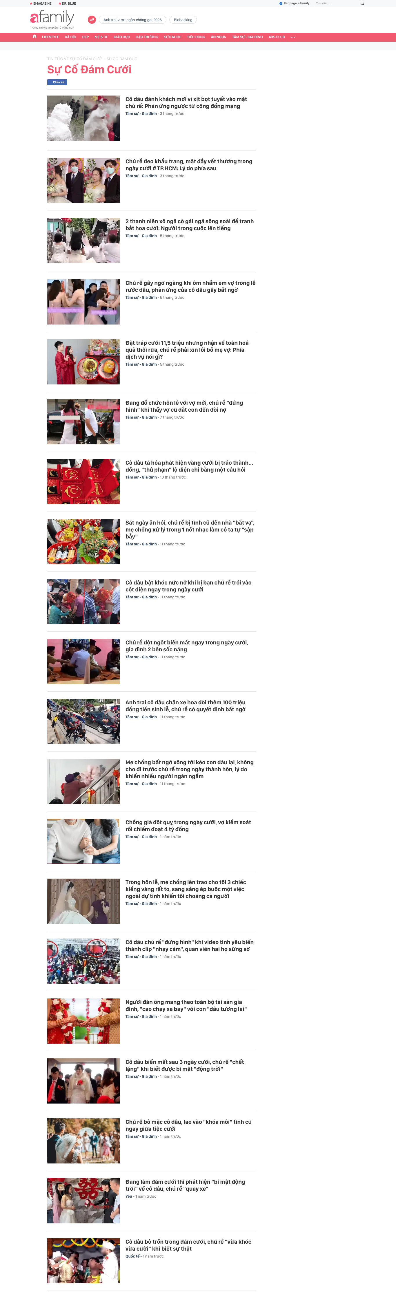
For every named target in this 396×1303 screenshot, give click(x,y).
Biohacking (183, 20)
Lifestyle (50, 37)
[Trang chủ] (34, 37)
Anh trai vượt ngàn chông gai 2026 (132, 20)
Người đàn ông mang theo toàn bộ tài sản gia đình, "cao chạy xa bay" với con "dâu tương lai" (186, 1005)
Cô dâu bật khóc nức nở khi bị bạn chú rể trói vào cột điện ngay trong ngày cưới (189, 586)
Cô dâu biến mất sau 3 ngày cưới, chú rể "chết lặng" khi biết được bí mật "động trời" (185, 1065)
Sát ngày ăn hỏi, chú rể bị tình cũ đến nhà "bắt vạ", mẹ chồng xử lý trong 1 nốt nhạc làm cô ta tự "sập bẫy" (190, 529)
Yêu (129, 1196)
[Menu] (293, 37)
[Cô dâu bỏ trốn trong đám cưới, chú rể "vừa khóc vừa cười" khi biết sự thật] (83, 1260)
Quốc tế (133, 1256)
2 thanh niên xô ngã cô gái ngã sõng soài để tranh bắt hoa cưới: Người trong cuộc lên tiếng (190, 225)
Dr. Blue (69, 3)
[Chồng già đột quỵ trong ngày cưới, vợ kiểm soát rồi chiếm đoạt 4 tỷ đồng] (83, 841)
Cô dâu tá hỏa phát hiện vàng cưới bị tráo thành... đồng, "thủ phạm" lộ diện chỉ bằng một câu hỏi (189, 466)
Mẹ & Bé (101, 37)
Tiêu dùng (196, 37)
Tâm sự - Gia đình (247, 37)
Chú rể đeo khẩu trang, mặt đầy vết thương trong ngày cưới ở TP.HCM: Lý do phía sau (189, 165)
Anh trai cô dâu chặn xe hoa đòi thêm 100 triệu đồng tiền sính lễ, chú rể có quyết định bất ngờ (186, 706)
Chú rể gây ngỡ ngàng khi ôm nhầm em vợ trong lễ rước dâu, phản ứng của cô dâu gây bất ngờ (191, 286)
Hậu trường (147, 37)
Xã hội (70, 37)
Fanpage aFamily (297, 3)
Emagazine (42, 3)
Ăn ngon (218, 37)
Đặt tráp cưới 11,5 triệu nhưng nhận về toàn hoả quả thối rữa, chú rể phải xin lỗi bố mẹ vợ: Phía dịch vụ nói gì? (187, 349)
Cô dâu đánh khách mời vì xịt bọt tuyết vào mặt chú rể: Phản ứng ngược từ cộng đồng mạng (186, 102)
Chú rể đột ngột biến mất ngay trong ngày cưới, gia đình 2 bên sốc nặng (187, 646)
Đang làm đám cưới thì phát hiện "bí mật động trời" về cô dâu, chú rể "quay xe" (185, 1185)
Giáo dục (122, 37)
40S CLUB (277, 37)
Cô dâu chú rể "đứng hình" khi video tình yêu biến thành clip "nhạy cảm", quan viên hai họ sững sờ (190, 945)
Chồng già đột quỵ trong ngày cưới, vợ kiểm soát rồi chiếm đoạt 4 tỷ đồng (188, 826)
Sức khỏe (172, 37)
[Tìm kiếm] (362, 3)
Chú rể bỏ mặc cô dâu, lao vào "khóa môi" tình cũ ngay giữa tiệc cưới (189, 1125)
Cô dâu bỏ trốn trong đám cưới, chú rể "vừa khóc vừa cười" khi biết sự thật (188, 1245)
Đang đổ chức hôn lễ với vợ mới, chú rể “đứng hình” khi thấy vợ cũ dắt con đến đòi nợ (184, 406)
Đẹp (85, 37)
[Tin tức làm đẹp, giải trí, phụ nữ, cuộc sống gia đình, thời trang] (52, 20)
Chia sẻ (58, 82)
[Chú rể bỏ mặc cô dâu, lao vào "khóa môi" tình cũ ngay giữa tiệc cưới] (83, 1140)
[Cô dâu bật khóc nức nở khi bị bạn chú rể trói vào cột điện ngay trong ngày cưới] (83, 601)
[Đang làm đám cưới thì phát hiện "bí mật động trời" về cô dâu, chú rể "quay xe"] (83, 1200)
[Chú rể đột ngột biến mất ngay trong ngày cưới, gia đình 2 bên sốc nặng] (83, 661)
